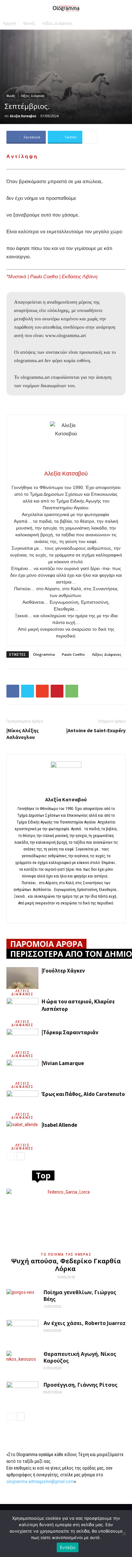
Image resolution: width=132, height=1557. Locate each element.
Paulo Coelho (73, 654)
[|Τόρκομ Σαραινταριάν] (22, 1040)
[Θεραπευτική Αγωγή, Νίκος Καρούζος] (22, 1362)
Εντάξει (68, 1547)
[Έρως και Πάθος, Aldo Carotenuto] (22, 1101)
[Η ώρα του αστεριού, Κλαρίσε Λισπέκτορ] (22, 1009)
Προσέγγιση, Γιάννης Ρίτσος (81, 1384)
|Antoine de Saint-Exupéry (96, 730)
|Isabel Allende (59, 1124)
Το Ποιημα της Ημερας (66, 1254)
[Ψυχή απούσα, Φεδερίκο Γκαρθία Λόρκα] (66, 1218)
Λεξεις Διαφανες (22, 992)
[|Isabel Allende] (22, 1132)
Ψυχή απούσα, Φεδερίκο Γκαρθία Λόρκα (66, 1265)
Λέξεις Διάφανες (57, 23)
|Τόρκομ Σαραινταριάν (70, 1032)
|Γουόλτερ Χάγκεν (63, 970)
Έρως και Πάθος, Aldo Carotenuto (83, 1094)
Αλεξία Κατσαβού (23, 115)
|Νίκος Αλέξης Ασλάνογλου (22, 733)
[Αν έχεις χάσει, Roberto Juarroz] (22, 1331)
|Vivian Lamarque (63, 1063)
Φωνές (29, 23)
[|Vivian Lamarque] (22, 1071)
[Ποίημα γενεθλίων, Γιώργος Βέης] (22, 1300)
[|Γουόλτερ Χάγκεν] (22, 978)
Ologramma (44, 654)
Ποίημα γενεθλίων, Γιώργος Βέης (80, 1296)
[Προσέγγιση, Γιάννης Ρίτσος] (22, 1393)
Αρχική (9, 23)
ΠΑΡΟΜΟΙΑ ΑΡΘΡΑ (46, 944)
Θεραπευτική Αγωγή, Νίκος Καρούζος (80, 1357)
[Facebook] (66, 914)
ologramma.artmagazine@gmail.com (40, 1481)
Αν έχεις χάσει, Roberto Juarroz (85, 1323)
